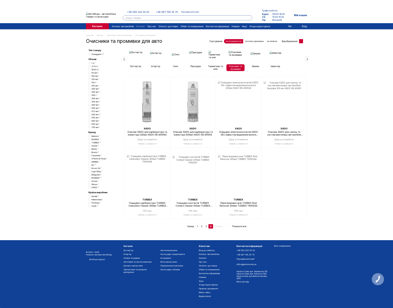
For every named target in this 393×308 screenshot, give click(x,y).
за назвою (272, 41)
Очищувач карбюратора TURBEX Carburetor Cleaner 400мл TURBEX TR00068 (147, 205)
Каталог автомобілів (123, 26)
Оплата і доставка (168, 26)
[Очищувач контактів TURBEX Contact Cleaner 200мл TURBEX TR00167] (192, 173)
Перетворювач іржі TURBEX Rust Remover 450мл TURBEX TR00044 (238, 204)
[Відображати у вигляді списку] (305, 41)
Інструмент (165, 258)
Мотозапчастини (168, 262)
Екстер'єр (128, 250)
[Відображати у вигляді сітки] (301, 41)
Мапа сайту (204, 292)
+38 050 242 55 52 (138, 12)
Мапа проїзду (242, 282)
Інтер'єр (128, 254)
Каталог (140, 26)
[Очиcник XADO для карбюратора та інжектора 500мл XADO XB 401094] (192, 102)
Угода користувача (259, 26)
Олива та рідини (132, 258)
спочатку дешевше (254, 41)
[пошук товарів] (249, 17)
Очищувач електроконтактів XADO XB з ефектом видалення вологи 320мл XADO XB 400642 (238, 134)
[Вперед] (307, 59)
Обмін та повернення (192, 26)
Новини (235, 26)
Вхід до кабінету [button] (207, 250)
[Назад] (124, 59)
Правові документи (208, 288)
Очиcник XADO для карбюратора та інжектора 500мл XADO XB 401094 (193, 133)
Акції (244, 26)
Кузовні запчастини (133, 265)
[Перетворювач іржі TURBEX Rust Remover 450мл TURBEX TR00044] (238, 173)
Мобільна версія (97, 259)
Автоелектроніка (168, 250)
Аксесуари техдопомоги (172, 254)
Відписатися (205, 296)
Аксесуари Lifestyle (170, 269)
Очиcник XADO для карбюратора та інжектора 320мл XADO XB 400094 (147, 133)
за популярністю (234, 41)
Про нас (151, 26)
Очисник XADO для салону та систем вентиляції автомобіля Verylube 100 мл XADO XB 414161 (284, 134)
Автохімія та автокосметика (138, 262)
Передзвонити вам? (190, 12)
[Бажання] (283, 26)
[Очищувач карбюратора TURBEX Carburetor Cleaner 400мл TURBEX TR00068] (147, 173)
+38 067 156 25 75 (167, 12)
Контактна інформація (217, 26)
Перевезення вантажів (171, 265)
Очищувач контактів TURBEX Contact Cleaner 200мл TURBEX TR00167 (193, 205)
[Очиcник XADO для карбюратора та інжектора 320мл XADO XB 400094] (147, 102)
